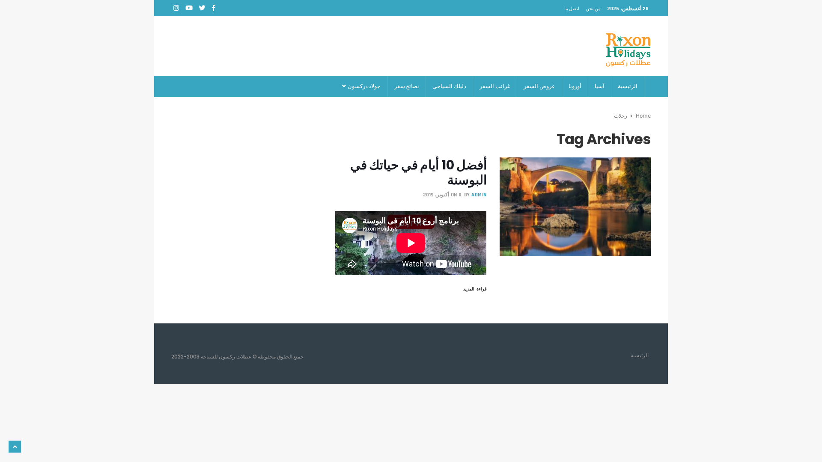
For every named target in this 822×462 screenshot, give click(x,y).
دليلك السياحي (449, 86)
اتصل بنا (572, 8)
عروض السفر (539, 86)
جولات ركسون (363, 86)
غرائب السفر (495, 86)
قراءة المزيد (475, 288)
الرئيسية (627, 86)
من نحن (593, 8)
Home (643, 115)
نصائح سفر (407, 86)
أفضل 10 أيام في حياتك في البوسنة (418, 172)
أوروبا (575, 86)
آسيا (600, 86)
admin (479, 195)
